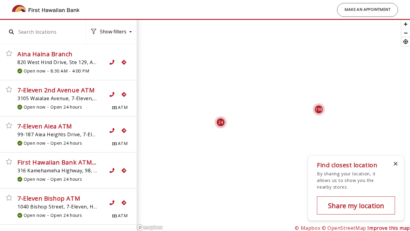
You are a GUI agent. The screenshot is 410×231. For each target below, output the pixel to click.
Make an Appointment (367, 10)
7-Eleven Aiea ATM (44, 126)
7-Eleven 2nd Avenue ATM (56, 90)
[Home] (47, 12)
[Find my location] (405, 41)
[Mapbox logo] (150, 227)
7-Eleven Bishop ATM (48, 198)
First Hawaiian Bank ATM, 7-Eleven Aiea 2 (78, 162)
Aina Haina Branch (45, 54)
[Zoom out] (405, 33)
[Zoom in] (405, 24)
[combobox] (46, 32)
